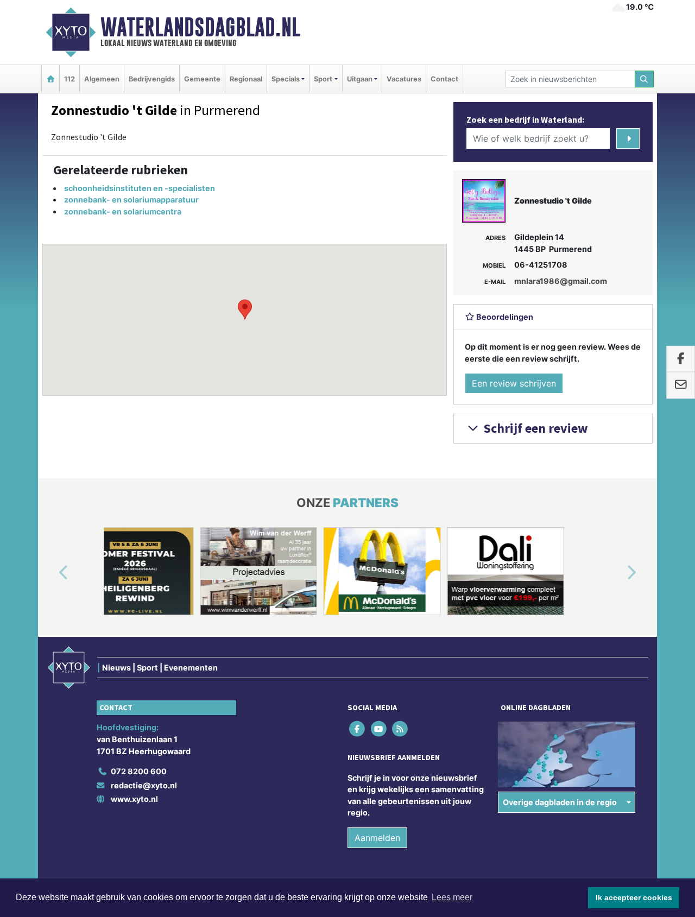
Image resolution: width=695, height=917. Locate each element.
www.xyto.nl (134, 799)
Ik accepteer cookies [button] (634, 897)
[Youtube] (379, 728)
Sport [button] (323, 79)
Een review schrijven (514, 383)
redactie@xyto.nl (144, 785)
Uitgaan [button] (359, 79)
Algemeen (101, 79)
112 (69, 79)
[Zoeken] (644, 79)
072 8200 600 (139, 771)
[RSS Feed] (400, 728)
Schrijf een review (534, 428)
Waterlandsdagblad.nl (200, 27)
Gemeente (202, 79)
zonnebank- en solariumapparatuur (131, 199)
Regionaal (246, 79)
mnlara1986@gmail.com (560, 281)
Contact (444, 79)
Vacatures (404, 79)
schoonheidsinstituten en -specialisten (139, 188)
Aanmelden (377, 837)
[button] (245, 309)
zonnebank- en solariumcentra (122, 211)
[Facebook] (358, 728)
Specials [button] (285, 79)
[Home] (50, 79)
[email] (680, 385)
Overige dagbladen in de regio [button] (560, 802)
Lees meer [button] (452, 897)
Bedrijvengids (152, 79)
